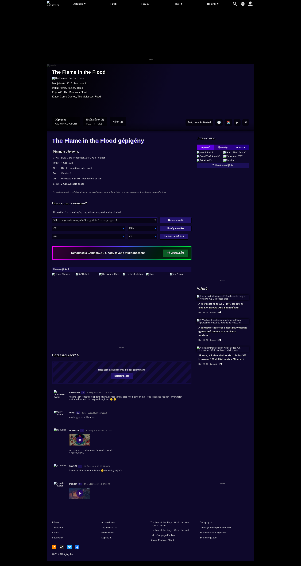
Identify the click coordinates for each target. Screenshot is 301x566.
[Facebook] (77, 547)
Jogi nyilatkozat (109, 527)
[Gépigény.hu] (53, 5)
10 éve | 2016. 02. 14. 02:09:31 (97, 484)
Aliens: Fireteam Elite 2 (162, 540)
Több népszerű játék (223, 165)
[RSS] (54, 547)
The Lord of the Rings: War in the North (170, 530)
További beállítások (174, 236)
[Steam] (62, 547)
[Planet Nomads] (63, 274)
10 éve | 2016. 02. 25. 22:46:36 (97, 466)
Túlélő (80, 87)
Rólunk (213, 3)
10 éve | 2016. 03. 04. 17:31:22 (99, 431)
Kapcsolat (106, 537)
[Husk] (157, 274)
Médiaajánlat (107, 532)
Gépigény (66, 121)
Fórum (145, 3)
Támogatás (57, 527)
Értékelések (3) (95, 121)
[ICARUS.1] (86, 274)
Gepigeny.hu (206, 522)
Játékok (79, 3)
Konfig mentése (175, 228)
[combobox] (88, 228)
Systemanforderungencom (213, 532)
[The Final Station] (133, 274)
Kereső (55, 532)
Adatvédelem (108, 522)
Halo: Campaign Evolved (162, 535)
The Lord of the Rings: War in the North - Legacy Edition (170, 523)
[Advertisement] (150, 36)
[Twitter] (69, 547)
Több (178, 3)
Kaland (71, 87)
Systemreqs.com (208, 537)
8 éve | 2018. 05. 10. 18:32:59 (94, 413)
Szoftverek (57, 537)
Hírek (113, 3)
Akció (63, 87)
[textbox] (88, 228)
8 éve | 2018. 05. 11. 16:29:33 (99, 392)
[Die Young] (180, 274)
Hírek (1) (118, 121)
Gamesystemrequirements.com (215, 527)
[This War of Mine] (110, 274)
